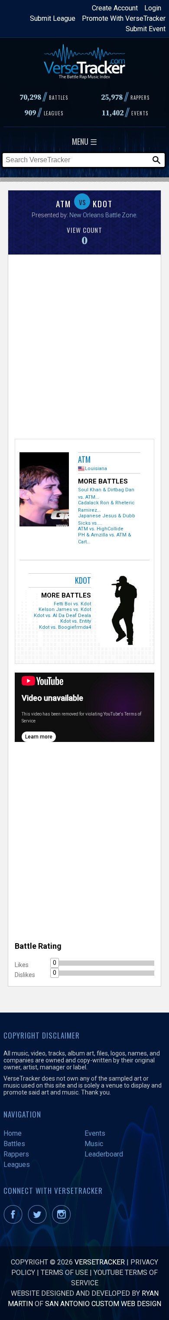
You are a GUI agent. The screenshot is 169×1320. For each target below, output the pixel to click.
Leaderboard (103, 1154)
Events (94, 1133)
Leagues (16, 1164)
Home (12, 1133)
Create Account (115, 8)
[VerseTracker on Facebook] (14, 1221)
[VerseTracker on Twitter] (39, 1221)
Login (152, 8)
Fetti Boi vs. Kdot (72, 604)
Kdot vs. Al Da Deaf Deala (62, 615)
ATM (84, 459)
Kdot (83, 580)
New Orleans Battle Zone (102, 215)
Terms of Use (64, 1272)
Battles (14, 1144)
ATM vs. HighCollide (101, 529)
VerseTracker (100, 1262)
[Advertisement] (84, 345)
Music (93, 1144)
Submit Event (146, 29)
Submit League (52, 18)
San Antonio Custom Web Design (103, 1304)
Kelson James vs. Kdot (65, 609)
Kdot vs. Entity (75, 621)
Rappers (16, 1154)
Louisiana (96, 468)
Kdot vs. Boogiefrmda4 (65, 627)
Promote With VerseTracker (124, 18)
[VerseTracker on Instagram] (63, 1221)
